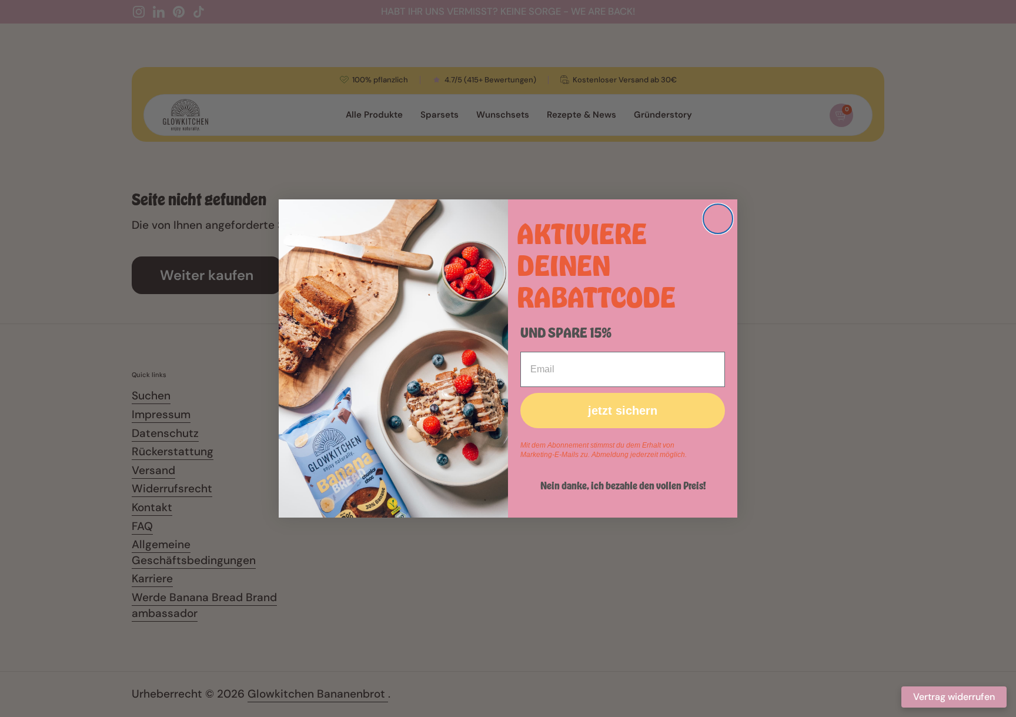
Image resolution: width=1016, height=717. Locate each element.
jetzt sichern (622, 410)
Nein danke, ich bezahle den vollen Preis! (623, 485)
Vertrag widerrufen (954, 697)
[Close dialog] (718, 219)
